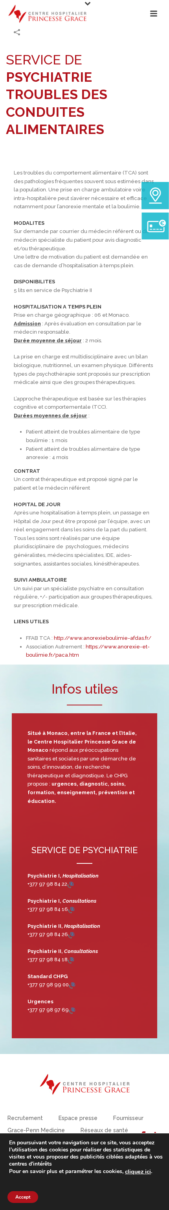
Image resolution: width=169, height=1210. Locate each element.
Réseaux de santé (104, 1130)
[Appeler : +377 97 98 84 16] (71, 910)
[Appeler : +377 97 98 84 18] (71, 960)
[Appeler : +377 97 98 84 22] (70, 884)
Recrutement (25, 1118)
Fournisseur (128, 1118)
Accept (22, 1197)
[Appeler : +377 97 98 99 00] (72, 985)
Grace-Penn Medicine (36, 1130)
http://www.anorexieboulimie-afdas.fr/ (102, 638)
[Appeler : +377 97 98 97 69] (72, 1010)
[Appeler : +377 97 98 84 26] (71, 935)
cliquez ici (138, 1171)
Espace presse (78, 1118)
